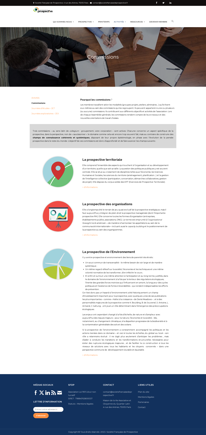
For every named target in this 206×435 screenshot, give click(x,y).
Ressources (136, 22)
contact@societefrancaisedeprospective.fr (110, 3)
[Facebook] (35, 394)
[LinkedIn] (47, 394)
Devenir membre (158, 22)
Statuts (71, 404)
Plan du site (143, 392)
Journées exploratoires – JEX (45, 113)
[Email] (59, 394)
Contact (142, 407)
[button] (173, 21)
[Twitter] (41, 394)
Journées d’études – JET (43, 108)
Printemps (104, 22)
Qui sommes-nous (62, 22)
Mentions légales (85, 404)
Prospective (85, 22)
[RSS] (53, 394)
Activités (119, 22)
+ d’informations (90, 187)
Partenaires (143, 402)
